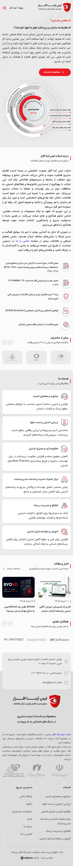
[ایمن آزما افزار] (54, 8)
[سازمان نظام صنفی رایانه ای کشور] (36, 771)
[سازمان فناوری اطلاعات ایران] (13, 771)
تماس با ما (21, 241)
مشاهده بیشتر (13, 568)
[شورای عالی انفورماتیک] (59, 771)
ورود (21, 8)
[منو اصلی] (4, 8)
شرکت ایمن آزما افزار (61, 734)
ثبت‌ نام (13, 8)
